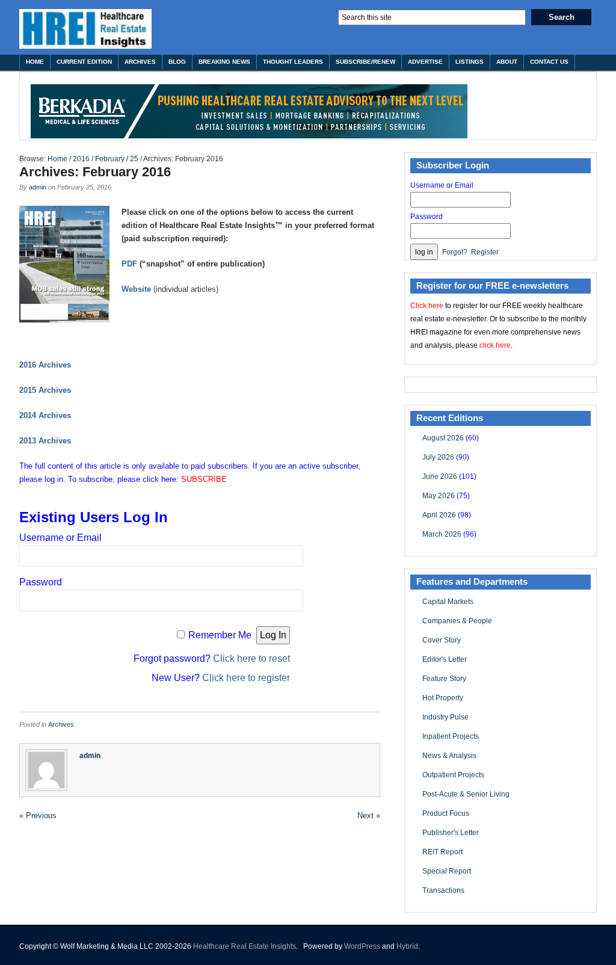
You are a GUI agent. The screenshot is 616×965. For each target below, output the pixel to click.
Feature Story (444, 678)
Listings (469, 61)
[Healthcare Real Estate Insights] (85, 29)
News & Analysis (449, 755)
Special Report (446, 871)
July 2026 (438, 457)
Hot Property (442, 698)
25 (134, 159)
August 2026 (443, 438)
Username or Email (60, 537)
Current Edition (84, 61)
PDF (129, 263)
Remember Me (219, 635)
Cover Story (441, 640)
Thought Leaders (293, 61)
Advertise (425, 61)
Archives (140, 61)
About (506, 61)
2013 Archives (45, 440)
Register (485, 252)
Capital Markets (447, 601)
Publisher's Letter (450, 832)
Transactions (443, 890)
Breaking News (224, 61)
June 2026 (439, 476)
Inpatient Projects (450, 736)
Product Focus (445, 813)
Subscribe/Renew (365, 61)
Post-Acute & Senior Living (466, 794)
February (110, 159)
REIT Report (442, 852)
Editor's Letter (444, 659)
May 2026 (438, 496)
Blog (177, 61)
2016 (81, 159)
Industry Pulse (445, 717)
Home (35, 61)
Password (40, 582)
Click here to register (246, 678)
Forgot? (454, 252)
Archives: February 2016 (95, 171)
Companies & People (457, 621)
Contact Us (549, 61)
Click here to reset (251, 658)
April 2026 (439, 515)
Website (136, 289)
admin (37, 187)
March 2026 (441, 534)
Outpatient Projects (453, 775)
